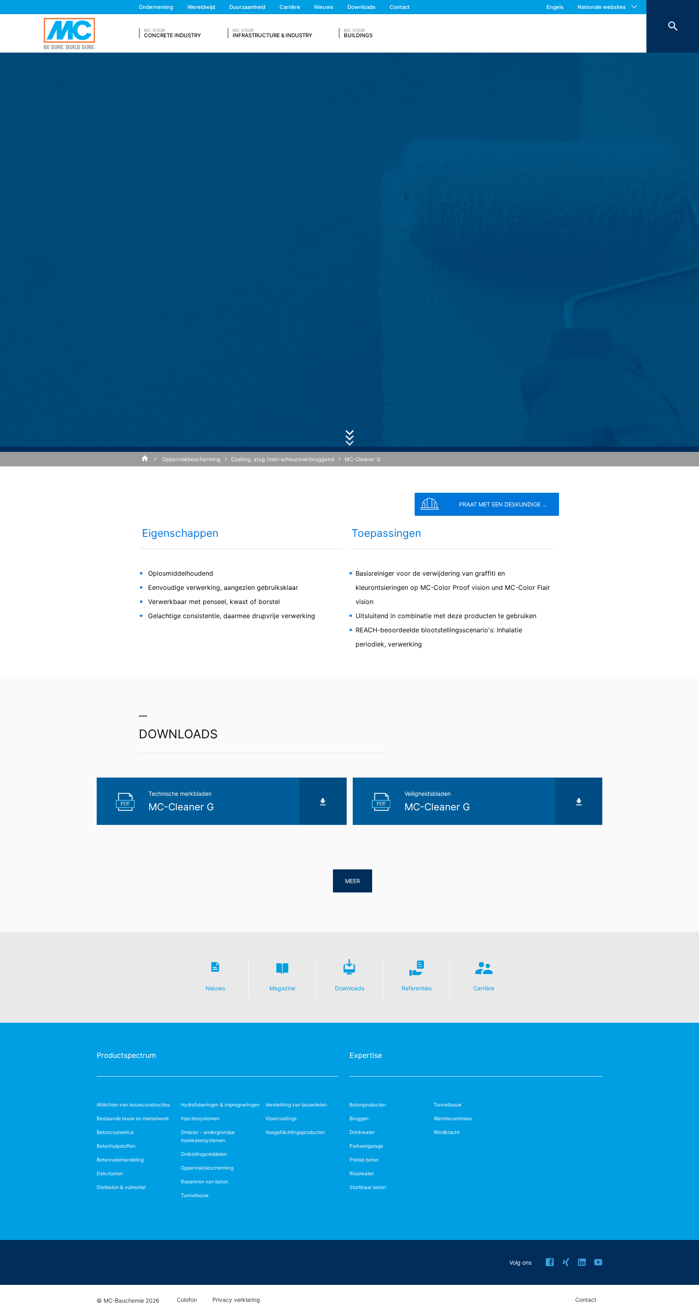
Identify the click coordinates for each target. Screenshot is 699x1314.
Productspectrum (126, 1055)
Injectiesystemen (200, 1118)
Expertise (366, 1055)
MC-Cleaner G (363, 459)
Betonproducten (368, 1105)
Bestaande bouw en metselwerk (133, 1118)
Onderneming (156, 7)
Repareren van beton (204, 1181)
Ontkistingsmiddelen (204, 1154)
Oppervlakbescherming (191, 459)
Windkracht (447, 1132)
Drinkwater (362, 1132)
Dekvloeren (110, 1173)
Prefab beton (364, 1160)
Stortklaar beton (368, 1187)
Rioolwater (362, 1173)
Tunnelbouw (195, 1195)
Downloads (361, 7)
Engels (554, 7)
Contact (400, 7)
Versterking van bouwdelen (296, 1105)
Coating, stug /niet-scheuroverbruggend (282, 459)
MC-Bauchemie (69, 33)
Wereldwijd (201, 7)
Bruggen (359, 1118)
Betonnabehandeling (120, 1160)
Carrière (290, 7)
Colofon (187, 1300)
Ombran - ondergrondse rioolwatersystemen (208, 1136)
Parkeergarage (366, 1146)
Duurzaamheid (247, 7)
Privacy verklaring (236, 1300)
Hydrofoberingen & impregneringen (220, 1105)
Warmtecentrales (453, 1118)
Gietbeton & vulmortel (121, 1187)
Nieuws (323, 7)
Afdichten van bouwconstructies (133, 1105)
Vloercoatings (281, 1118)
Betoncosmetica (115, 1132)
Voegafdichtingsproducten (295, 1132)
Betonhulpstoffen (116, 1146)
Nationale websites (602, 7)
